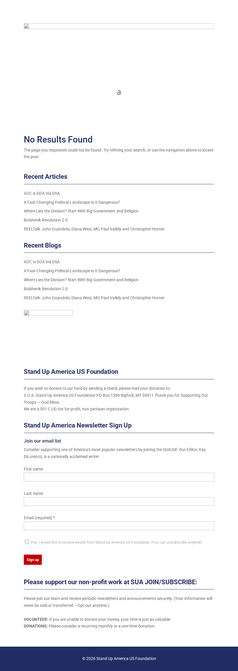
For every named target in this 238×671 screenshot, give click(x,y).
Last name (33, 493)
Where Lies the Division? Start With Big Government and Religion (81, 211)
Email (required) (39, 517)
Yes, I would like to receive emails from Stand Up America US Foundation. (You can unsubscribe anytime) (116, 542)
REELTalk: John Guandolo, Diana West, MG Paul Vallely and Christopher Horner (94, 229)
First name (33, 469)
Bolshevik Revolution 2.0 (46, 220)
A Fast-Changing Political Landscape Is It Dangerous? (72, 202)
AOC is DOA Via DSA (42, 193)
